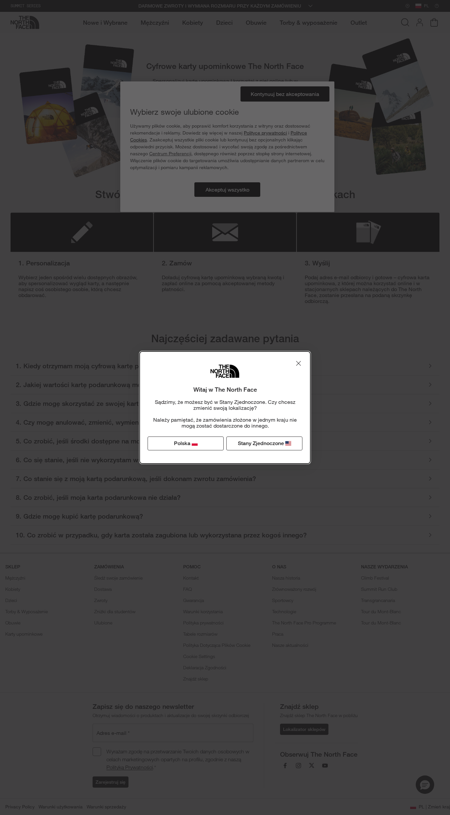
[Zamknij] (298, 363)
